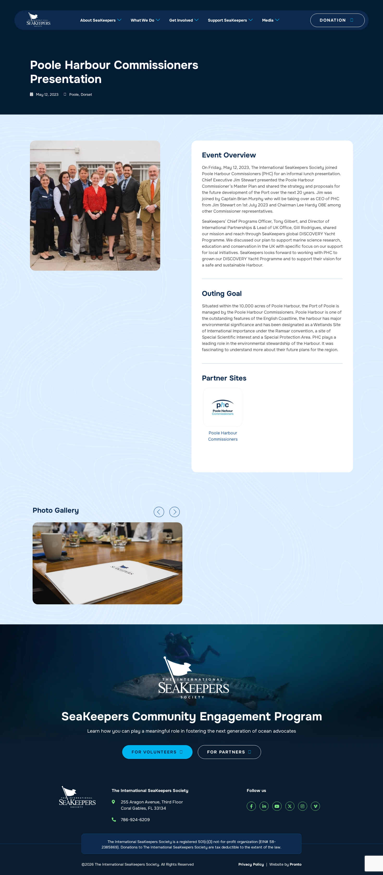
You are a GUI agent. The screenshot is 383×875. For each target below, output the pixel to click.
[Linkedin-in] (264, 806)
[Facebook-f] (251, 806)
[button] (159, 512)
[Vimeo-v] (315, 806)
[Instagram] (302, 806)
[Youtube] (276, 806)
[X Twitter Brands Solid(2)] (289, 806)
